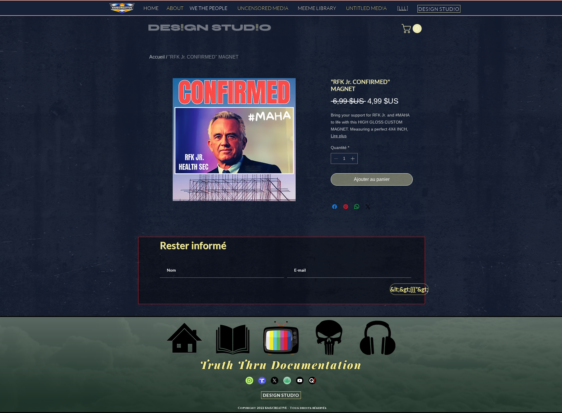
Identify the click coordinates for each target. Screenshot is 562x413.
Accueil (157, 56)
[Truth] (262, 380)
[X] (274, 380)
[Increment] (353, 158)
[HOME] (184, 338)
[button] (413, 28)
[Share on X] (367, 206)
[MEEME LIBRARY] (233, 338)
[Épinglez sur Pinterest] (345, 206)
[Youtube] (300, 380)
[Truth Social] (329, 338)
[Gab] (287, 380)
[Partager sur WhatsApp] (356, 206)
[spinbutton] (344, 158)
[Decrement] (335, 158)
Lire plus (339, 135)
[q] (312, 380)
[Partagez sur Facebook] (334, 206)
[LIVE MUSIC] (377, 338)
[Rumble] (249, 380)
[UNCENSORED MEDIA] (281, 338)
